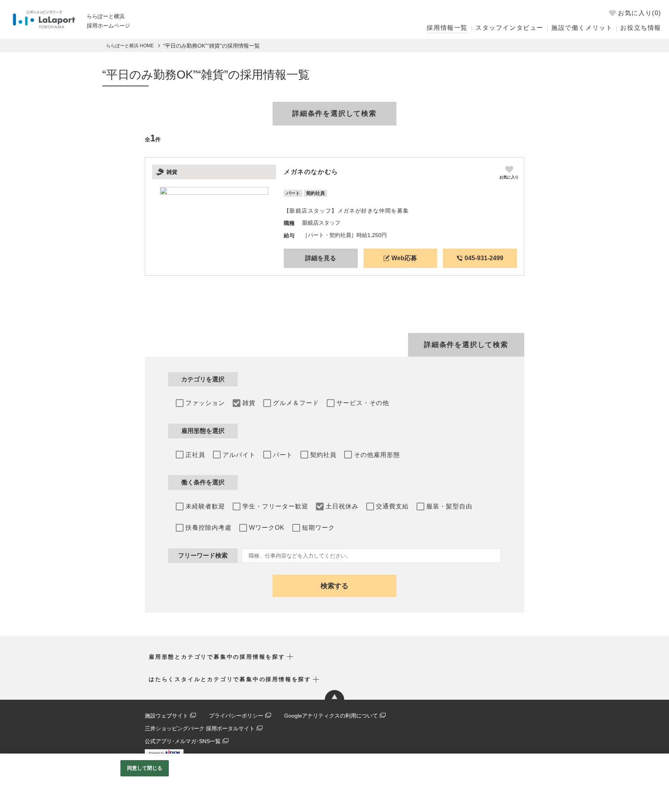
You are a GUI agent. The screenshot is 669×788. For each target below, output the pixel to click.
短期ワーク (318, 527)
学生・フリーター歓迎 (275, 506)
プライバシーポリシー (236, 715)
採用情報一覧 (447, 27)
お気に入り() (639, 13)
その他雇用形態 (377, 455)
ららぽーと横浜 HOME (130, 45)
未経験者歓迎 (205, 506)
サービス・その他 (362, 403)
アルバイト (239, 455)
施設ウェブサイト (166, 715)
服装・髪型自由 (449, 506)
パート (283, 455)
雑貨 (249, 403)
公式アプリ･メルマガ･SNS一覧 (183, 741)
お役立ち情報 (640, 27)
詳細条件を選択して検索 (334, 113)
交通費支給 (392, 506)
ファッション (205, 403)
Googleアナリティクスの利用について (331, 715)
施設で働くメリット (581, 27)
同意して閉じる (145, 768)
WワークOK (267, 527)
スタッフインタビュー (509, 27)
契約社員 (323, 455)
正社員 (195, 455)
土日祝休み (342, 506)
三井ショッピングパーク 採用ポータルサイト (200, 728)
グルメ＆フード (296, 403)
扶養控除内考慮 (208, 527)
